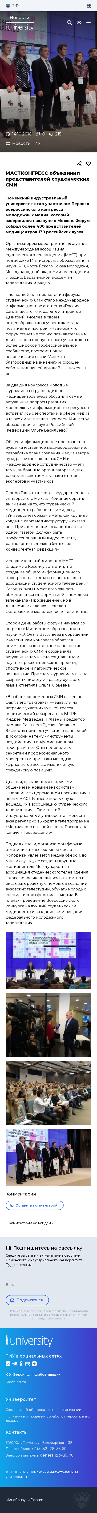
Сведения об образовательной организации (43, 1410)
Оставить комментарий (36, 1205)
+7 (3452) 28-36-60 (49, 1448)
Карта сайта (16, 1382)
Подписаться (29, 1300)
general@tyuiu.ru (57, 1455)
